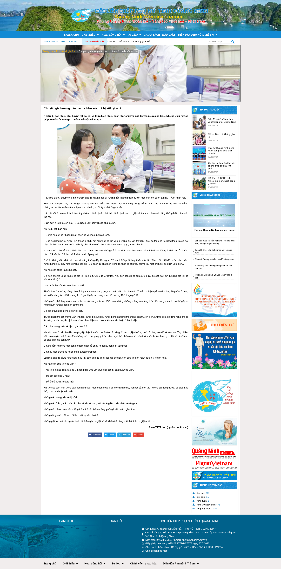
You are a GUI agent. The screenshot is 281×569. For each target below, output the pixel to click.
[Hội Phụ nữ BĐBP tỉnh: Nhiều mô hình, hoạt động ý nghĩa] (199, 183)
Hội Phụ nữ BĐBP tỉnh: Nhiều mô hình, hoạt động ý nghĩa (221, 181)
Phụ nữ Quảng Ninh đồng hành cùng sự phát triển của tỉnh (221, 151)
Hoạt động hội (111, 34)
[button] (95, 435)
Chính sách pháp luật (159, 34)
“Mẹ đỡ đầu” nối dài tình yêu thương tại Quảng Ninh (222, 120)
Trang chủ (71, 34)
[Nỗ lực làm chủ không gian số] (199, 137)
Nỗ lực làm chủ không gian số (129, 41)
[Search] (233, 42)
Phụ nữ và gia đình (66, 51)
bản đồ (116, 521)
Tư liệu (132, 34)
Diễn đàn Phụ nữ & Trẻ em (196, 34)
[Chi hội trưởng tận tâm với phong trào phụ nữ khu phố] (199, 168)
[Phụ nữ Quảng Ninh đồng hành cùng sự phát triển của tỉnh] (199, 153)
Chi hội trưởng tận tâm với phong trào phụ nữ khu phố (221, 166)
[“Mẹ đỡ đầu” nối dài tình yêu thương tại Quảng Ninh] (199, 122)
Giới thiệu (88, 34)
